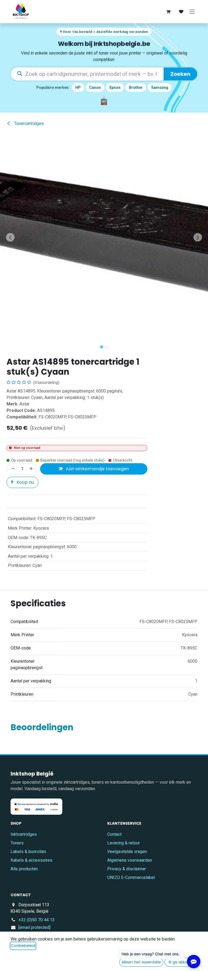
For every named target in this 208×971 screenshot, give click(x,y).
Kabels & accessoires (31, 860)
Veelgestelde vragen (127, 851)
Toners (17, 842)
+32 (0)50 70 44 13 (36, 919)
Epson (115, 87)
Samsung (159, 87)
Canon (95, 87)
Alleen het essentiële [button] (141, 962)
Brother (136, 87)
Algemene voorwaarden (129, 860)
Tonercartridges (28, 123)
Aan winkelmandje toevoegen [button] (97, 469)
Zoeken (180, 74)
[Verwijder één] (12, 468)
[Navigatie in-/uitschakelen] (192, 11)
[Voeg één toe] (32, 468)
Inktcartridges (24, 834)
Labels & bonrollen (28, 851)
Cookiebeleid (23, 945)
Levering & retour (123, 842)
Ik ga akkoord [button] (181, 962)
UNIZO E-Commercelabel (131, 877)
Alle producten (24, 868)
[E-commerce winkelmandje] (168, 11)
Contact (114, 834)
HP (78, 87)
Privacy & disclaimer (126, 868)
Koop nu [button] (24, 482)
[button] (10, 237)
